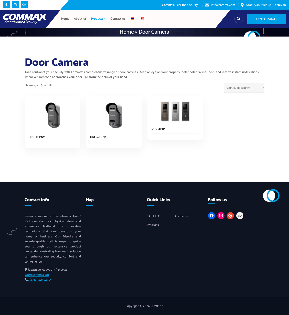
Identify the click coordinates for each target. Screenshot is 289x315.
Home (65, 18)
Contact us (117, 18)
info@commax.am (223, 5)
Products (97, 18)
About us (80, 18)
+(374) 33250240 (39, 279)
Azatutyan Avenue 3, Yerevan (266, 5)
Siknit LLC (153, 216)
